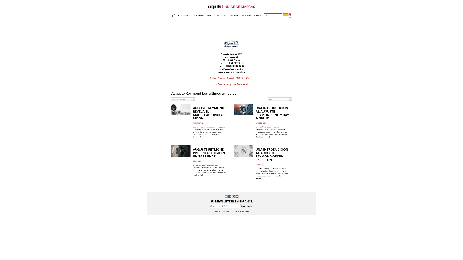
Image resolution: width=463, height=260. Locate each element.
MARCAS (211, 15)
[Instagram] (233, 196)
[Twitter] (226, 196)
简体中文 (249, 78)
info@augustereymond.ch (231, 69)
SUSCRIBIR (233, 15)
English (213, 78)
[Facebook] (229, 196)
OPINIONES (199, 15)
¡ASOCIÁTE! (246, 15)
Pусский (231, 78)
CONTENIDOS (184, 15)
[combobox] (183, 99)
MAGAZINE (222, 15)
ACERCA (257, 15)
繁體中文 (240, 78)
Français (221, 78)
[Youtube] (236, 196)
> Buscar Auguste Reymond (231, 84)
